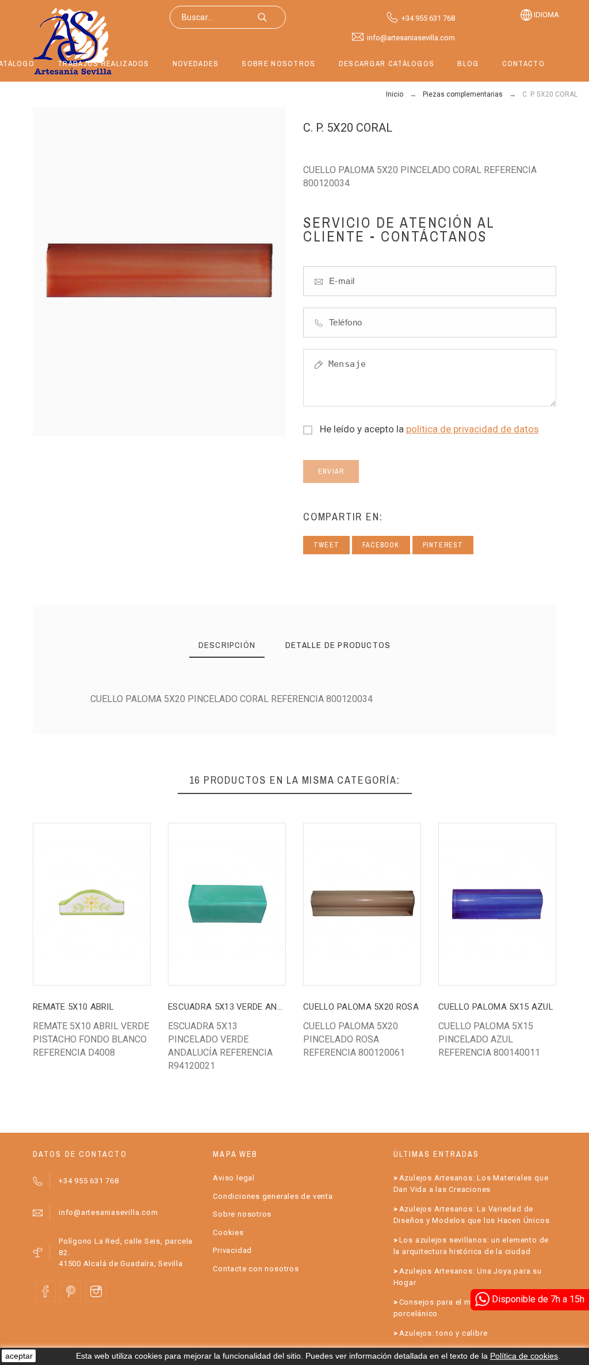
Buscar (271, 17)
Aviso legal (234, 1178)
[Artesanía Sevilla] (72, 40)
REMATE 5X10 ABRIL (73, 1007)
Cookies (228, 1232)
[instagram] (96, 1291)
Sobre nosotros (242, 1214)
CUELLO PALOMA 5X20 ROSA (361, 1007)
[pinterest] (70, 1291)
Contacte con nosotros (256, 1268)
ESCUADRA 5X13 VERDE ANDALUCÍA (240, 1007)
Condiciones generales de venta (272, 1196)
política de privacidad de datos (472, 429)
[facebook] (45, 1291)
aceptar (19, 1355)
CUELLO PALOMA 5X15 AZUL (495, 1007)
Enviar (331, 471)
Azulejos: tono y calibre (443, 1333)
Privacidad (232, 1250)
